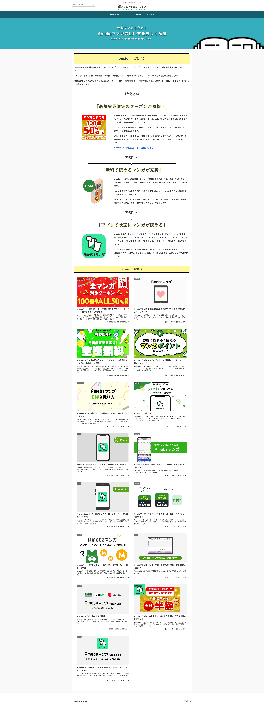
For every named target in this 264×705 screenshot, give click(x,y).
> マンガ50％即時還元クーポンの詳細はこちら (133, 148)
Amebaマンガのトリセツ (133, 7)
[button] (93, 5)
